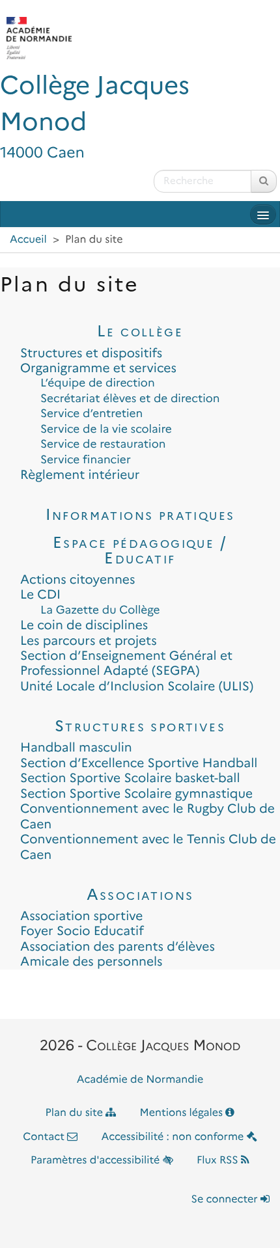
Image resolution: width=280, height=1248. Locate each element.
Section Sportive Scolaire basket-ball (130, 777)
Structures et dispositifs (91, 353)
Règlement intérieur (79, 474)
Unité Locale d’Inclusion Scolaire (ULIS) (136, 686)
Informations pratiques (140, 514)
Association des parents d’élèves (117, 946)
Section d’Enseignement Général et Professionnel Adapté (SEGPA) (126, 663)
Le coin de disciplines (84, 624)
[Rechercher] (264, 181)
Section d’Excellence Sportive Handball (138, 762)
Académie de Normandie (140, 1080)
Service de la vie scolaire (106, 429)
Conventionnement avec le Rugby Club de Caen (147, 816)
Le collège (140, 330)
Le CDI (40, 594)
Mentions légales (183, 1113)
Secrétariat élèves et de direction (130, 398)
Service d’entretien (91, 413)
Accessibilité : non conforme (174, 1137)
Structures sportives (140, 725)
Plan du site (76, 1113)
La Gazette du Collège (100, 610)
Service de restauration (102, 444)
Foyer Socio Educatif (82, 930)
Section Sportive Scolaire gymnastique (136, 793)
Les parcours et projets (88, 640)
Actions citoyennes (77, 579)
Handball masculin (76, 747)
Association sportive (81, 915)
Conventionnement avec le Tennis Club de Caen (148, 846)
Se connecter (225, 1199)
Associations (140, 894)
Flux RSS (219, 1160)
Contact (45, 1137)
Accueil (28, 240)
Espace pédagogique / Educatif (140, 550)
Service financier (85, 460)
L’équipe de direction (97, 383)
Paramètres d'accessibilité (97, 1160)
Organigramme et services (98, 367)
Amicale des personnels (91, 961)
